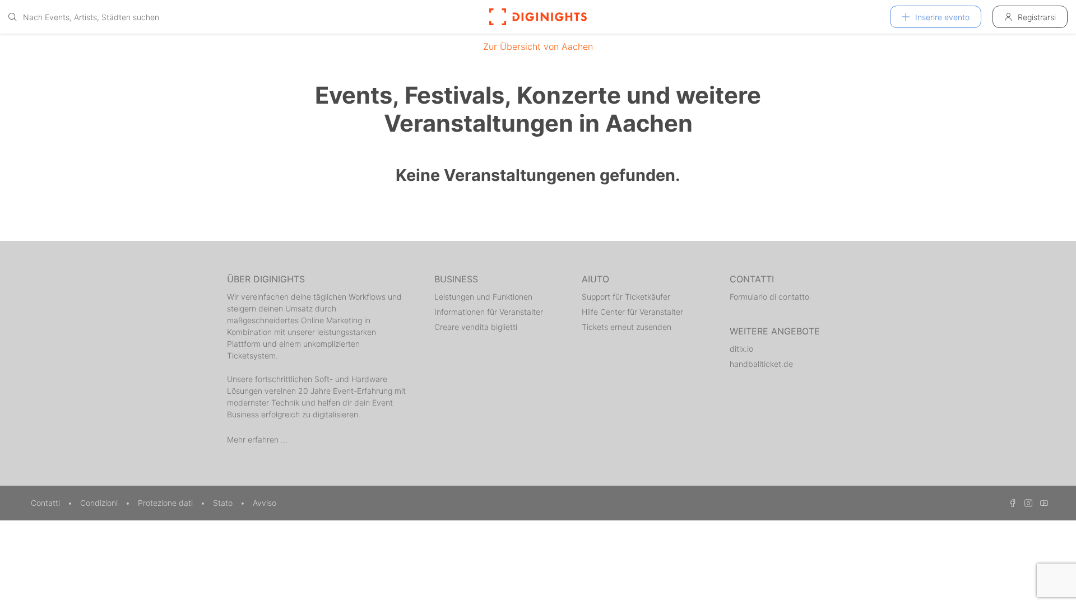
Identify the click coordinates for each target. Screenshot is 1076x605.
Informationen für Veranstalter (488, 312)
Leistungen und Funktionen (483, 296)
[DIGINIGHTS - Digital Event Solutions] (538, 17)
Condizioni (100, 503)
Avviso (264, 503)
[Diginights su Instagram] (1027, 503)
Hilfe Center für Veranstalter (632, 312)
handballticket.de (761, 364)
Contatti (46, 503)
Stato (224, 503)
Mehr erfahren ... (257, 439)
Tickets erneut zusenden (626, 327)
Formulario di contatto (769, 296)
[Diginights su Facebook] (1011, 503)
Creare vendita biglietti (475, 327)
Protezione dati (166, 503)
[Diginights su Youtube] (1041, 503)
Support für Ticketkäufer (626, 296)
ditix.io (741, 348)
